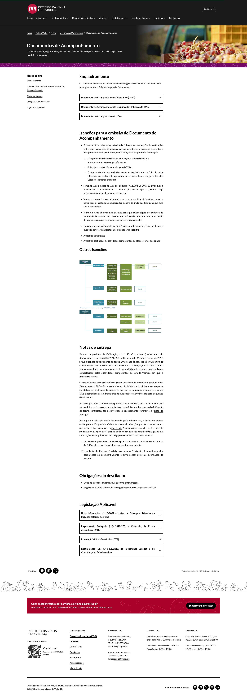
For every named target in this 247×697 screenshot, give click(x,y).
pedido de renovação (126, 431)
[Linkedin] (200, 687)
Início (30, 17)
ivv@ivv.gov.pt (120, 646)
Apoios (102, 17)
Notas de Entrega (34, 96)
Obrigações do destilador (38, 101)
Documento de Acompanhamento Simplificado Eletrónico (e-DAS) (115, 107)
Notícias (158, 17)
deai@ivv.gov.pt (137, 424)
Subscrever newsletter (201, 605)
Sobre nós (41, 17)
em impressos (131, 482)
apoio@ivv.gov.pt (121, 658)
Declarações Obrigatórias (71, 33)
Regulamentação (139, 17)
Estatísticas (118, 17)
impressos (116, 428)
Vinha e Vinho (59, 17)
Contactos (174, 17)
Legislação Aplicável (36, 107)
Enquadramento (34, 80)
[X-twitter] (206, 687)
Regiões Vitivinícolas (82, 17)
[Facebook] (195, 687)
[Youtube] (217, 687)
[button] (42, 571)
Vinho (53, 33)
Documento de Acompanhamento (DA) (101, 116)
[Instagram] (212, 687)
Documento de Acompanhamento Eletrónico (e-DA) (108, 97)
